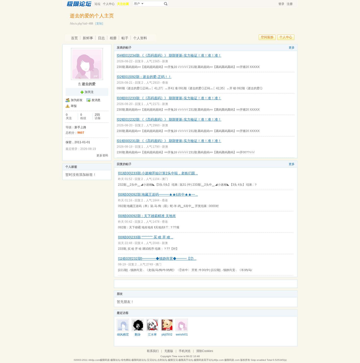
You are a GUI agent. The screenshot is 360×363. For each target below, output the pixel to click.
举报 (74, 106)
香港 (165, 82)
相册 (113, 38)
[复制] (99, 23)
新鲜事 (88, 38)
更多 (292, 47)
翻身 (138, 334)
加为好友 (77, 100)
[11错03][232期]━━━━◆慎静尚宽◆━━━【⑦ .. (157, 258)
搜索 (165, 3)
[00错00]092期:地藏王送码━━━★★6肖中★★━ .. (158, 194)
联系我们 (153, 351)
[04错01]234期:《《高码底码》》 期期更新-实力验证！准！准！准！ (169, 55)
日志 (101, 38)
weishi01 (182, 334)
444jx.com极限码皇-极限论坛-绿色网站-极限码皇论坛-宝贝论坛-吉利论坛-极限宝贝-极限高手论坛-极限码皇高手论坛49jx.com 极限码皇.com (164, 360)
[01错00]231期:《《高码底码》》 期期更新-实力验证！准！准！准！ (169, 141)
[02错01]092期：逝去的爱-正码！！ (144, 77)
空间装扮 (267, 37)
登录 (281, 3)
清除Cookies (204, 351)
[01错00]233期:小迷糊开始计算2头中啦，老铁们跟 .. (158, 173)
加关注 (89, 92)
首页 (74, 38)
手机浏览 (185, 351)
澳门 (165, 179)
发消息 (96, 100)
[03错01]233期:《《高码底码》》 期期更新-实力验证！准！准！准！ (169, 98)
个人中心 (109, 3)
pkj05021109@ (167, 336)
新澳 (165, 61)
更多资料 (102, 155)
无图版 (168, 351)
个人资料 (140, 38)
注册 (290, 3)
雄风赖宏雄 (123, 336)
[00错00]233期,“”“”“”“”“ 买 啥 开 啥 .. (145, 237)
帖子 (124, 38)
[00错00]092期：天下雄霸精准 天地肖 (147, 216)
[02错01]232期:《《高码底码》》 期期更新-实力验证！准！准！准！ (169, 119)
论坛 (97, 3)
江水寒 (152, 334)
